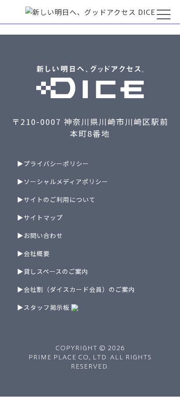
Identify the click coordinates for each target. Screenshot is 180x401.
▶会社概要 (33, 253)
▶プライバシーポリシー (53, 163)
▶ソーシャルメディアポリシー (62, 181)
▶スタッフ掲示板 (44, 307)
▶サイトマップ (40, 217)
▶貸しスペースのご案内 (52, 271)
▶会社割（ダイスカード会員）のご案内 (76, 289)
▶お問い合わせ (40, 235)
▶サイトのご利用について (56, 199)
